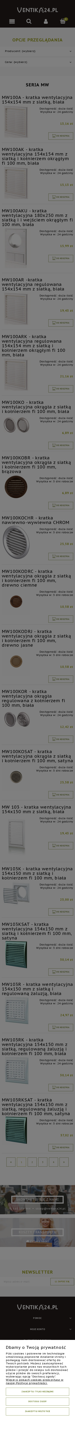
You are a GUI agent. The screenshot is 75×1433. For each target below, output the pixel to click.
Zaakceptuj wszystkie (37, 1411)
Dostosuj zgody (37, 1401)
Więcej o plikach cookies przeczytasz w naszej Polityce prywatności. (35, 1381)
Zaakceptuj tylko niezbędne (37, 1391)
